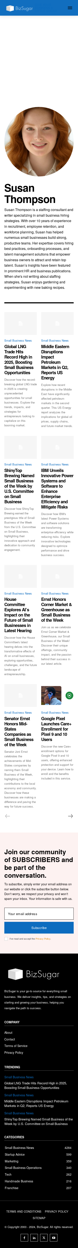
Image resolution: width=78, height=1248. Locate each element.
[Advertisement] (39, 57)
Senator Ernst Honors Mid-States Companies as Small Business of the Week (18, 731)
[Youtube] (53, 1237)
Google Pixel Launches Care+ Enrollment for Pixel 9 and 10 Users (56, 728)
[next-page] (70, 816)
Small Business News (18, 340)
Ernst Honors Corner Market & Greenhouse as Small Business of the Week (56, 609)
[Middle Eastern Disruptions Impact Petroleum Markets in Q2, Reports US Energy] (57, 323)
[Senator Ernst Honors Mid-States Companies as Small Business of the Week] (20, 695)
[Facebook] (24, 1237)
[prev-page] (7, 816)
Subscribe (39, 927)
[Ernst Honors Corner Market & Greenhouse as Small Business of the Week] (57, 576)
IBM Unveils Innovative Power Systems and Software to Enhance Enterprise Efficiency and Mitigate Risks (57, 488)
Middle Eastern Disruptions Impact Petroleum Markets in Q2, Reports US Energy (55, 362)
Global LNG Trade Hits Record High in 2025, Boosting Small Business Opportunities (18, 359)
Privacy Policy (43, 938)
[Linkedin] (34, 1237)
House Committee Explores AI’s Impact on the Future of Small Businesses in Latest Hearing (18, 614)
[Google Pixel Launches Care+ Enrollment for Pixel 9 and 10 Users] (57, 695)
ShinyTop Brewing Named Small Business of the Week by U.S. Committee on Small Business (19, 486)
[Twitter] (44, 1237)
